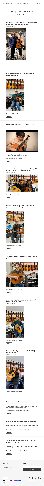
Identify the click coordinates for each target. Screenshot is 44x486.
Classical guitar (12, 62)
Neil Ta (17, 62)
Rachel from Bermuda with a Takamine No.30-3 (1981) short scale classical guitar (21, 23)
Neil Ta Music (7, 3)
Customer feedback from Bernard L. (18, 402)
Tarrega (19, 194)
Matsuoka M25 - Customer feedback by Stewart (21, 421)
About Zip (11, 467)
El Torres (17, 289)
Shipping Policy (5, 467)
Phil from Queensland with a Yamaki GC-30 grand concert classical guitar (20, 206)
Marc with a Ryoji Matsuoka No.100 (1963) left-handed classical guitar (21, 300)
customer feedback (19, 410)
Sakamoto (27, 410)
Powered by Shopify (38, 480)
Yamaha (20, 113)
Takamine (20, 62)
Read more (9, 65)
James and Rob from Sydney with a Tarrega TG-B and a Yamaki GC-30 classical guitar (22, 169)
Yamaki (22, 194)
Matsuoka (17, 158)
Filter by (18, 14)
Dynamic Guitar (12, 113)
